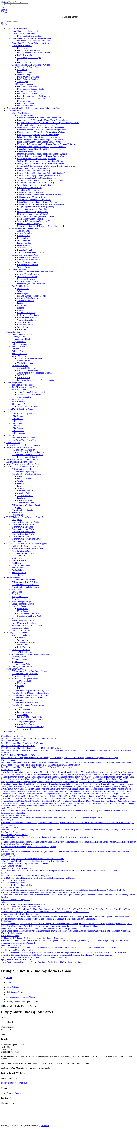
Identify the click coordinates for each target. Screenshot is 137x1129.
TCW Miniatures (19, 389)
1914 (8, 411)
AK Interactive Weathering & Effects (22, 467)
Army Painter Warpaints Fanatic (25, 678)
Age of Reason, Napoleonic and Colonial (34, 373)
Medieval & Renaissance (27, 370)
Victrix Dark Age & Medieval (29, 358)
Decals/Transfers (19, 269)
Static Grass (17, 592)
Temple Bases (18, 568)
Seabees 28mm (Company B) (29, 223)
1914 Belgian (17, 421)
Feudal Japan (22, 293)
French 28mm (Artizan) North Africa (32, 211)
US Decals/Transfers (26, 279)
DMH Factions (23, 48)
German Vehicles (24, 233)
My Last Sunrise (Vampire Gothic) (31, 296)
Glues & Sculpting (19, 659)
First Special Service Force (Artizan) (32, 214)
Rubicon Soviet (18, 346)
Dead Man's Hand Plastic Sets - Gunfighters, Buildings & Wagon (34, 108)
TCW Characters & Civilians (29, 394)
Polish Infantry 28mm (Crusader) (31, 219)
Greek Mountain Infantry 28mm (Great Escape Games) (40, 127)
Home (9, 977)
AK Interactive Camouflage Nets (31, 252)
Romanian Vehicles (25, 250)
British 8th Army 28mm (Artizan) (31, 197)
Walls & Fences (23, 640)
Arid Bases (16, 563)
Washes (20, 488)
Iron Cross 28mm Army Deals (24, 440)
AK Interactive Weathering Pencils (26, 505)
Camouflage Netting (20, 628)
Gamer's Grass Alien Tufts (23, 524)
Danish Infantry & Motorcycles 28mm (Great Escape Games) (43, 120)
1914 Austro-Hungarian (22, 414)
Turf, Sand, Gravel (20, 596)
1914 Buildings (18, 433)
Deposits (20, 483)
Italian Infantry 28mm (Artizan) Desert (33, 168)
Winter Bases (17, 558)
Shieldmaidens (23, 288)
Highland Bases (18, 556)
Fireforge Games (19, 337)
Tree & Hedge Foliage (21, 601)
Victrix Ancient (23, 361)
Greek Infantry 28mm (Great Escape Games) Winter (39, 125)
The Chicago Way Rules (22, 385)
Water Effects (17, 618)
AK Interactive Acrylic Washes (25, 673)
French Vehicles (24, 243)
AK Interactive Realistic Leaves (25, 587)
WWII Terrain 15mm (21, 649)
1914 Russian (17, 416)
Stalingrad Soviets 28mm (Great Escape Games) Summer (41, 161)
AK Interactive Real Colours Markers (27, 454)
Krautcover (16, 589)
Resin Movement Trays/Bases (24, 623)
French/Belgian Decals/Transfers (31, 284)
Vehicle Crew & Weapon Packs (25, 255)
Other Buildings (24, 74)
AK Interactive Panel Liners (23, 469)
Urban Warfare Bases (21, 565)
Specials (20, 481)
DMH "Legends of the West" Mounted (33, 53)
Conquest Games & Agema (23, 334)
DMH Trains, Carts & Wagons (30, 94)
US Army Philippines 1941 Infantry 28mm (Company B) (41, 226)
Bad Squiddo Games (20, 286)
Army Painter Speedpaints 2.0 (24, 676)
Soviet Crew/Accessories (27, 262)
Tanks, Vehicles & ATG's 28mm (25, 228)
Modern (20, 308)
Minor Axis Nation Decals (28, 281)
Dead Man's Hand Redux (17, 29)
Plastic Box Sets (13, 332)
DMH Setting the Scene (27, 86)
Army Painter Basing (21, 599)
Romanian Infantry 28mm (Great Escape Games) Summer (41, 146)
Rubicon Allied (18, 349)
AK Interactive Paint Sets (22, 700)
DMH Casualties (24, 60)
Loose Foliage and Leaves (23, 604)
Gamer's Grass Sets (20, 541)
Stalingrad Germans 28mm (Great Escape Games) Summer (42, 154)
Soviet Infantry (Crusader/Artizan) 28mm (34, 185)
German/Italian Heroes (26, 320)
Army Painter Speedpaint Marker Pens (22, 464)
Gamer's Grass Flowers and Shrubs (26, 539)
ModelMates (17, 512)
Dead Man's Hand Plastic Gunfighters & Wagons (32, 38)
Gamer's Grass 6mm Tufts (23, 534)
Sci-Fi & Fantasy (24, 375)
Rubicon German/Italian (22, 344)
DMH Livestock (24, 62)
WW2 (19, 291)
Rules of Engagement (43, 1116)
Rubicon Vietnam (19, 353)
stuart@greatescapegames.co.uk (14, 1083)
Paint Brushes (17, 707)
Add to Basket (7, 1027)
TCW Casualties (24, 397)
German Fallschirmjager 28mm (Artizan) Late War (38, 175)
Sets (19, 507)
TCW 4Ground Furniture (27, 406)
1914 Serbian (17, 418)
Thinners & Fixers (25, 495)
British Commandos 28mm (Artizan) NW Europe (38, 202)
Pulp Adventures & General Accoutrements (35, 380)
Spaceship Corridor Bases (23, 553)
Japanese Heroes (24, 322)
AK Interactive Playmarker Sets (30, 452)
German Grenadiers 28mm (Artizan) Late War (36, 178)
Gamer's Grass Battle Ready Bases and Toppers (26, 544)
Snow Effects (17, 594)
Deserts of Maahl (19, 560)
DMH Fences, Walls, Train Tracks (31, 98)
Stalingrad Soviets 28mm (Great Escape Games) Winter (40, 163)
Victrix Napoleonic (25, 363)
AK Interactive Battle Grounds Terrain (22, 459)
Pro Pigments (17, 515)
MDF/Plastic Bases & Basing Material (28, 625)
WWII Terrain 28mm (21, 635)
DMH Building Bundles (27, 79)
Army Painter (22, 714)
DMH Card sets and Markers (29, 36)
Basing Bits (17, 519)
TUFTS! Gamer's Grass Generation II (101, 1119)
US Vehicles (22, 238)
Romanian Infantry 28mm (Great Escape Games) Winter (41, 149)
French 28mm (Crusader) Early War (32, 209)
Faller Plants (22, 608)
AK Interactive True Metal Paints (26, 702)
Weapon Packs (23, 267)
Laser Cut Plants (19, 606)
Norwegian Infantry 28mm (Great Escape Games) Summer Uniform (46, 144)
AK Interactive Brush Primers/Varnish (28, 705)
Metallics (21, 683)
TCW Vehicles (18, 399)
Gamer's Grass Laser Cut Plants (25, 522)
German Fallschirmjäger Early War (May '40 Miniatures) (41, 173)
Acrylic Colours (24, 681)
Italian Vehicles (23, 245)
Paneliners (21, 498)
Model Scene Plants (25, 611)
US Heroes (21, 329)
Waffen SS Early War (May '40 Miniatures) (35, 183)
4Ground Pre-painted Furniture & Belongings (31, 654)
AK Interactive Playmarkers (23, 450)
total (45, 1125)
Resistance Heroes (25, 325)
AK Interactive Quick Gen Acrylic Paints (29, 671)
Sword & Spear (13, 442)
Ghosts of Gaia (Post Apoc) (28, 298)
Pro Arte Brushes (24, 712)
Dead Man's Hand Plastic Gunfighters (36, 1114)
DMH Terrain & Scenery (22, 84)
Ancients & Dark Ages (26, 368)
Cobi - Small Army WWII (104, 1121)
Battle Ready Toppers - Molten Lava (27, 548)
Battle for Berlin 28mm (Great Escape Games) (36, 158)
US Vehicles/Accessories (27, 264)
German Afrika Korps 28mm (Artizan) (33, 171)
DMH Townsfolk (24, 55)
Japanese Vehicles (24, 248)
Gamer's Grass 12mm (21, 536)
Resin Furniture (23, 647)
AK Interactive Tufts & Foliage (25, 582)
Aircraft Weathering (25, 503)
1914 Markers (18, 430)
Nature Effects (23, 476)
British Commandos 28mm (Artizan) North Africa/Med (40, 204)
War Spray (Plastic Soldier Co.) (30, 726)
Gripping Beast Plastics (21, 339)
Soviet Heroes (23, 327)
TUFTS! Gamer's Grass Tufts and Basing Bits (25, 517)
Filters (19, 486)
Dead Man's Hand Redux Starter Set (27, 31)
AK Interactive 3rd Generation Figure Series (30, 693)
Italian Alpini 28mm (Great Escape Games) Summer (39, 137)
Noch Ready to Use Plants (28, 613)
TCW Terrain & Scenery (22, 404)
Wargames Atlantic (20, 365)
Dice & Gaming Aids (21, 664)
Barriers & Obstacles (26, 642)
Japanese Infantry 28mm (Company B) (33, 221)
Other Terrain (22, 645)
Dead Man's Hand (76, 1114)
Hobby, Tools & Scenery (16, 633)
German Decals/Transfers (28, 274)
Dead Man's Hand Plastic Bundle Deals (34, 41)
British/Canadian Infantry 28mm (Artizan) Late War (39, 195)
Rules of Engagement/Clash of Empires (23, 445)
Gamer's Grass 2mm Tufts (23, 529)
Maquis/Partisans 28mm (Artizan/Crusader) (35, 216)
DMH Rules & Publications (23, 33)
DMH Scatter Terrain (26, 106)
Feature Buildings (24, 72)
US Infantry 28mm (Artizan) (29, 190)
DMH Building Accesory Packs (30, 89)
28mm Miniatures (13, 110)
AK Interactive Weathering (72, 1119)
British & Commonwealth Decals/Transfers (35, 272)
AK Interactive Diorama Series (19, 462)
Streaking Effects (24, 479)
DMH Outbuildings (25, 103)
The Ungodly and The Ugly (29, 57)
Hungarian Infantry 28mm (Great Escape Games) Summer (41, 130)
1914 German (17, 428)
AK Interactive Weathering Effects (26, 474)
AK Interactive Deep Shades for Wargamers (30, 690)
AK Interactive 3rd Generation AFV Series (30, 695)
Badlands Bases (18, 570)
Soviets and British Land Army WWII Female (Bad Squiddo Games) (46, 166)
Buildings (21, 637)
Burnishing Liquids (25, 491)
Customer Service (13, 1093)
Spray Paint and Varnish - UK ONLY (27, 719)
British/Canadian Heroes (27, 317)
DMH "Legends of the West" (29, 50)
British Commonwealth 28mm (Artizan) (34, 199)
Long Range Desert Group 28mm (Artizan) (35, 207)
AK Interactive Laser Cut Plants (25, 584)
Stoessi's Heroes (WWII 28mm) (25, 315)
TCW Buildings (18, 402)
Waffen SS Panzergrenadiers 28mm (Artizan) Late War (40, 180)
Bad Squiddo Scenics (26, 312)
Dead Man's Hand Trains (27, 91)
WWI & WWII (23, 377)
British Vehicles (23, 235)
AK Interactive (23, 710)
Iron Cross (10, 435)
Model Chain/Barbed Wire (23, 621)
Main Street (22, 69)
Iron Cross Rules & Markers (24, 438)
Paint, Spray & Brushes (16, 669)
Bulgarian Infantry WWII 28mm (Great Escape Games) (40, 118)
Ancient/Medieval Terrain (22, 652)
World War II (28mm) (21, 113)
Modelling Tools (19, 657)
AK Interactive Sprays (26, 729)
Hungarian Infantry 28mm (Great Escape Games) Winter (41, 132)
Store (8, 982)
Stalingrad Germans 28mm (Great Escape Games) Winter (41, 156)
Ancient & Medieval (25, 300)
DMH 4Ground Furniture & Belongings (34, 96)
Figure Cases (17, 661)
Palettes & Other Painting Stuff (30, 717)
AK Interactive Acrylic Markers (19, 447)
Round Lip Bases (19, 572)
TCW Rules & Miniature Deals (25, 387)
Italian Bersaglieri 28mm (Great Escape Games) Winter (40, 139)
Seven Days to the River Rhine (19, 409)
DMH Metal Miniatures (22, 45)
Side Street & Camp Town (28, 67)
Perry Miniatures (19, 341)
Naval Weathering (24, 500)
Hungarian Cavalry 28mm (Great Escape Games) (38, 134)
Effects (20, 688)
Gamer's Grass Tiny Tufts (22, 527)
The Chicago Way (14, 382)
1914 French (17, 426)
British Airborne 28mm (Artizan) (31, 192)
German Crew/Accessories (28, 260)
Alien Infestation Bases (21, 551)
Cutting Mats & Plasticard (23, 666)
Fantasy (20, 303)
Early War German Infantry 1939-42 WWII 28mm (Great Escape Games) (48, 122)
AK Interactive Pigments (22, 510)
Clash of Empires (61, 1116)
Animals (20, 310)
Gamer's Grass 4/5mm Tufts (23, 531)
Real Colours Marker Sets (28, 457)
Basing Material (13, 577)
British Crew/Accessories (28, 257)
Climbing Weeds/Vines (21, 630)
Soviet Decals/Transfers (27, 276)
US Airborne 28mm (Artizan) (29, 187)
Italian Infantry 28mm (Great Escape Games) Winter (39, 142)
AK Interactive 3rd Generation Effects (28, 698)
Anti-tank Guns (23, 231)
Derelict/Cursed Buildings (28, 77)
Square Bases (17, 575)
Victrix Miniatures (19, 356)
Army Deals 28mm (25, 115)
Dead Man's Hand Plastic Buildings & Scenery (31, 43)
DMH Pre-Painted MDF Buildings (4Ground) (31, 65)
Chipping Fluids (24, 493)
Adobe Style (22, 81)
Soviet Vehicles (23, 240)
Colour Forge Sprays (26, 724)
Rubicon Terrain (19, 351)
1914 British (17, 423)
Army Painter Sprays (26, 722)
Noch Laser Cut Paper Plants (29, 616)
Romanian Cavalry (25, 151)
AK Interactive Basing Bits (23, 580)
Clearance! (11, 731)
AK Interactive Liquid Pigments (25, 471)
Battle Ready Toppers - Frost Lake (26, 546)
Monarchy (21, 305)
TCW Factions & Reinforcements (31, 392)
